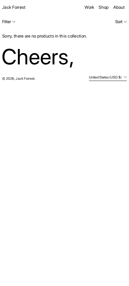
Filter (6, 21)
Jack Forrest (13, 7)
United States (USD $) (105, 77)
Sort (118, 21)
